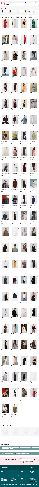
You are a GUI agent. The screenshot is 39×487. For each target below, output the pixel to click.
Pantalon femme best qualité (5, 448)
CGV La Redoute (2, 484)
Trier (2, 17)
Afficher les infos (19, 475)
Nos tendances (26, 4)
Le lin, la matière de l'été (26, 453)
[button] (37, 2)
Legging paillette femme (5, 447)
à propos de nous (22, 471)
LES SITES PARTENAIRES (32, 471)
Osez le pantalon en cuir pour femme (18, 453)
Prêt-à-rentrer (11, 4)
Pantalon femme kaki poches (15, 447)
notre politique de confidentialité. (29, 463)
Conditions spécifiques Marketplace (8, 484)
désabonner (28, 462)
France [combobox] (36, 484)
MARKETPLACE (31, 472)
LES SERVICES (12, 471)
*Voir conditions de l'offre (22, 461)
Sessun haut (10, 447)
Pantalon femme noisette (22, 447)
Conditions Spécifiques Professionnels (29, 484)
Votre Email (21, 458)
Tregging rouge (11, 448)
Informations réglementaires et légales (22, 484)
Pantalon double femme (34, 447)
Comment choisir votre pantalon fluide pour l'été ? (7, 453)
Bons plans (16, 4)
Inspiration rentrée (21, 4)
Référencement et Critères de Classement (14, 484)
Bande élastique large (28, 447)
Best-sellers (30, 4)
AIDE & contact (2, 471)
